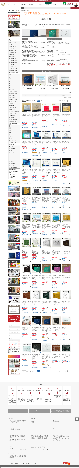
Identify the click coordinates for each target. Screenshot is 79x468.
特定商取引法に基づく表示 (19, 463)
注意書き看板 (30, 4)
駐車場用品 (23, 4)
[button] (70, 101)
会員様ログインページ (56, 421)
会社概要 (11, 463)
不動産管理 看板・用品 (16, 10)
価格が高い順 (34, 100)
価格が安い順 (28, 100)
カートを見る (55, 4)
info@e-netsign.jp (67, 5)
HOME (9, 10)
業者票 (36, 4)
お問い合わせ (36, 463)
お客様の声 (55, 428)
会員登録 (54, 420)
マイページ (48, 4)
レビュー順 (42, 100)
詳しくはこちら (23, 449)
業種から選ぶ (41, 4)
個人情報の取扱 (29, 463)
